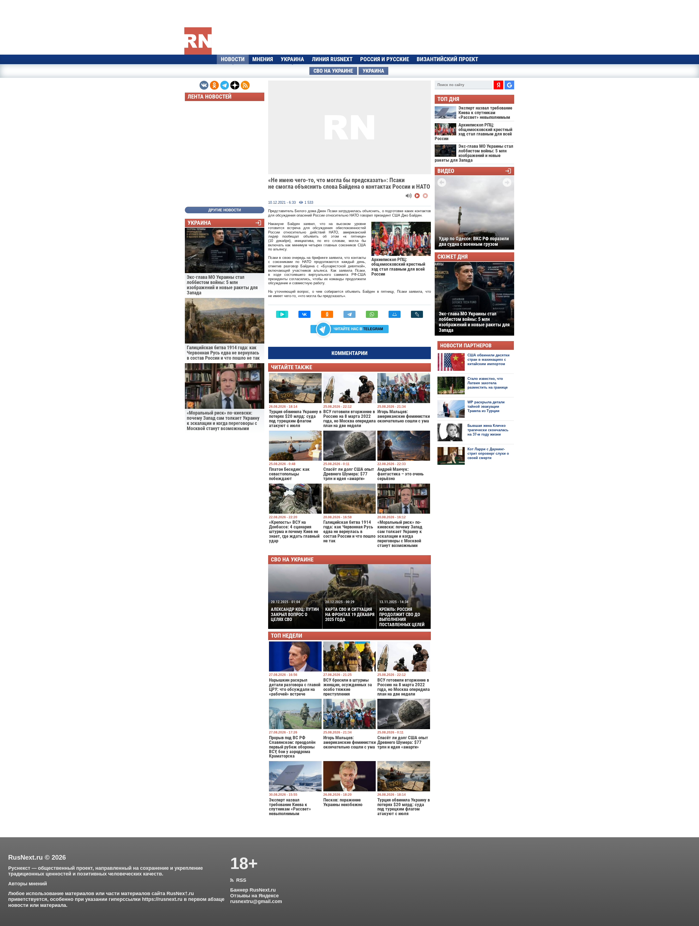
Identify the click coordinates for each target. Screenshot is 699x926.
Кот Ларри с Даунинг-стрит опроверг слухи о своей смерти (488, 453)
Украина (292, 59)
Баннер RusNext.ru (253, 890)
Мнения (262, 59)
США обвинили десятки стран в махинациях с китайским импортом (488, 359)
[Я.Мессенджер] (282, 314)
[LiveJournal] (417, 314)
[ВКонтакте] (304, 314)
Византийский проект (447, 59)
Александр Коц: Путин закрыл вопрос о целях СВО (295, 611)
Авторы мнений (27, 883)
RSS (238, 880)
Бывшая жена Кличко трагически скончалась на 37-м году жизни (487, 430)
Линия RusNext (332, 59)
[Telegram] (349, 314)
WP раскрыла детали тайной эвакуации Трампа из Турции (486, 406)
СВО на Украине (333, 71)
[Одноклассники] (327, 314)
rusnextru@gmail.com (256, 901)
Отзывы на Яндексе (254, 895)
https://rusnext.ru (162, 899)
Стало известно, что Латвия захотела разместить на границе (487, 383)
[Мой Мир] (394, 314)
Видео (445, 171)
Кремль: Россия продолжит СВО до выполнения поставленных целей (402, 613)
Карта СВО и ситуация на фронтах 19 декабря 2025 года (349, 611)
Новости (233, 59)
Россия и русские (384, 59)
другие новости (224, 210)
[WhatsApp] (372, 314)
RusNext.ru (25, 857)
